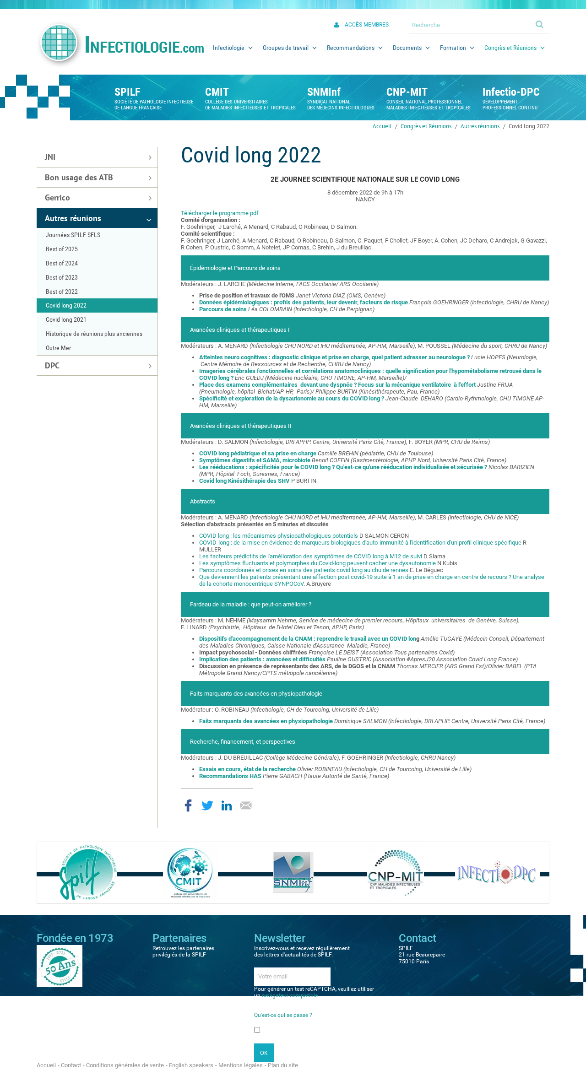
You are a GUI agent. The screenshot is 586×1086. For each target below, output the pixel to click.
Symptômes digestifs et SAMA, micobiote (255, 460)
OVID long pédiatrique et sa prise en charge (257, 453)
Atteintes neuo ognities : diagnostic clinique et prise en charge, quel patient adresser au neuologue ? (334, 357)
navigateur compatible (290, 995)
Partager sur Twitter (207, 805)
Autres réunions (480, 126)
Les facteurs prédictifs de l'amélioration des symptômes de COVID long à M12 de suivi (310, 556)
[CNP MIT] (395, 872)
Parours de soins (223, 309)
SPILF (127, 92)
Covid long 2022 (529, 126)
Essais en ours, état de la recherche (248, 769)
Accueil (382, 126)
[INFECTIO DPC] (497, 872)
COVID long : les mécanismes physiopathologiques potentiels (279, 535)
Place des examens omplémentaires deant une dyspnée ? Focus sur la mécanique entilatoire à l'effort (338, 384)
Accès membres (367, 25)
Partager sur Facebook (188, 805)
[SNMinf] (293, 872)
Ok (540, 24)
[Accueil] (120, 44)
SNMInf (324, 92)
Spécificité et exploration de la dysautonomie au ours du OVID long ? (292, 398)
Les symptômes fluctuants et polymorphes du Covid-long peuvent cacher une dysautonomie (318, 563)
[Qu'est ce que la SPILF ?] (88, 872)
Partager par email (246, 805)
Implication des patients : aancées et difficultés (262, 659)
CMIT (217, 92)
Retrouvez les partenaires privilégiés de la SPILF (183, 951)
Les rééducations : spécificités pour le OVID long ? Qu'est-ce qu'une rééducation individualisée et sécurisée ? (343, 467)
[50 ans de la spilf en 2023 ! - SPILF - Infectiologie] (59, 965)
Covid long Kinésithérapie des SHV (244, 480)
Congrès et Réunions (426, 126)
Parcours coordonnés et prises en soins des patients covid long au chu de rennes (303, 570)
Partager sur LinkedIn (226, 805)
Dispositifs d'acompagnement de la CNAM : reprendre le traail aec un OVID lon (307, 638)
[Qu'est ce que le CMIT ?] (190, 872)
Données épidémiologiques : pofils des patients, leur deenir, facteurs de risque (303, 302)
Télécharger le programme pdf (220, 213)
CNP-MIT (407, 92)
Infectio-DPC (511, 92)
